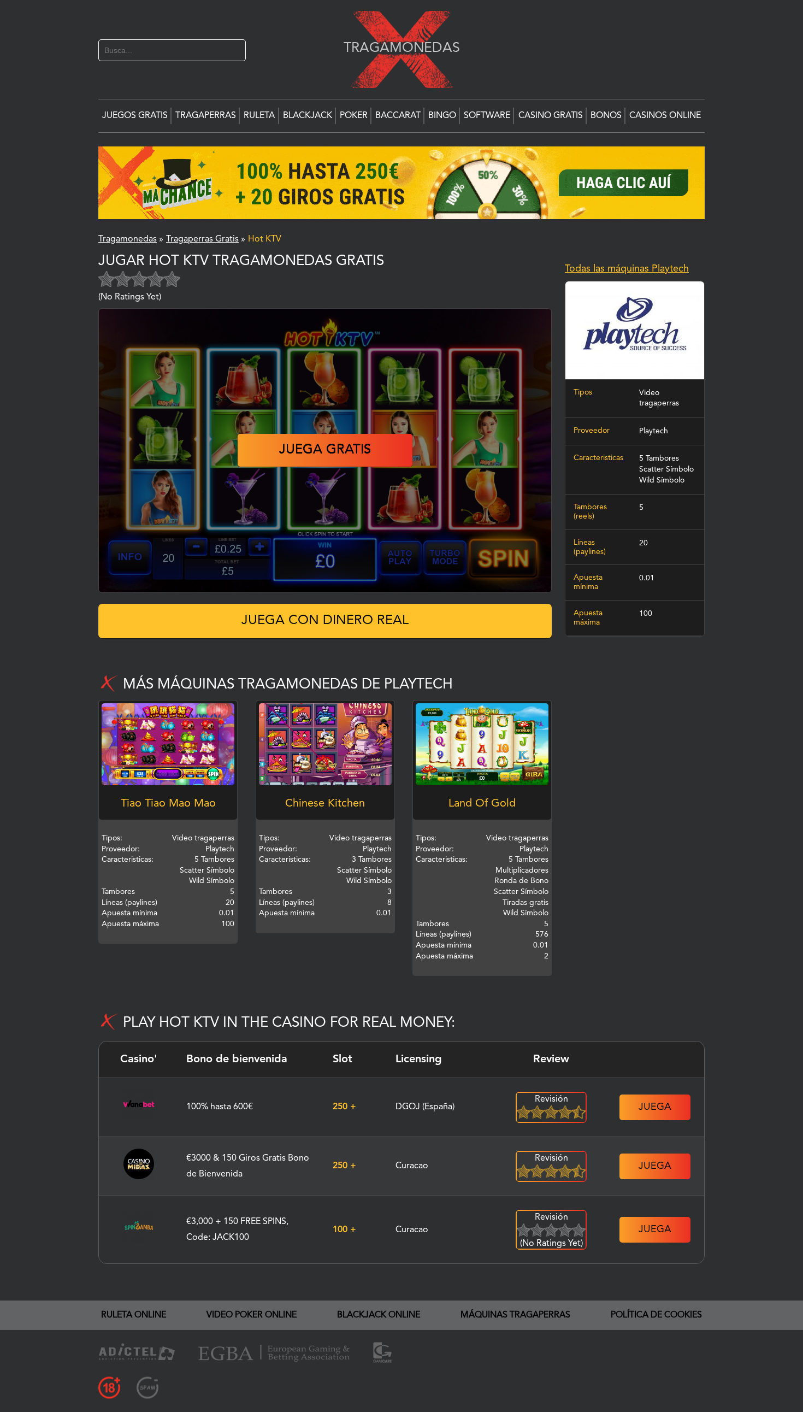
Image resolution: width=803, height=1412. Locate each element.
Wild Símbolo (661, 480)
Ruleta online (133, 1315)
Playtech (653, 431)
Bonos (606, 115)
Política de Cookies (656, 1315)
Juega (655, 1107)
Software (487, 115)
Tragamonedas (396, 48)
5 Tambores (659, 458)
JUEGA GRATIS (325, 450)
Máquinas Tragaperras (515, 1315)
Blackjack (307, 115)
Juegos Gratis (135, 115)
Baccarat (398, 115)
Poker (354, 115)
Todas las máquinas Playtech (627, 269)
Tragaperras (205, 115)
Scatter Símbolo (666, 469)
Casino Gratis (550, 115)
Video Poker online (251, 1315)
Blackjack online (378, 1315)
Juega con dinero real (325, 620)
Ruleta (259, 115)
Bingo (442, 115)
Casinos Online (665, 115)
